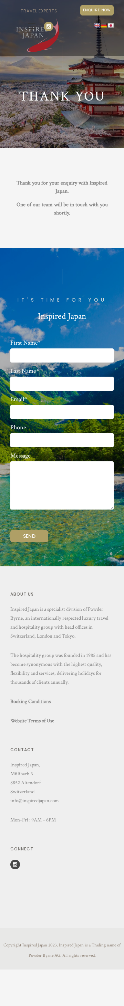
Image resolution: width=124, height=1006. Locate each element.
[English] (97, 25)
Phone (18, 427)
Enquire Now (97, 10)
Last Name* (24, 371)
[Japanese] (110, 25)
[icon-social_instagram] (50, 26)
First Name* (25, 342)
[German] (104, 25)
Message (20, 455)
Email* (18, 399)
